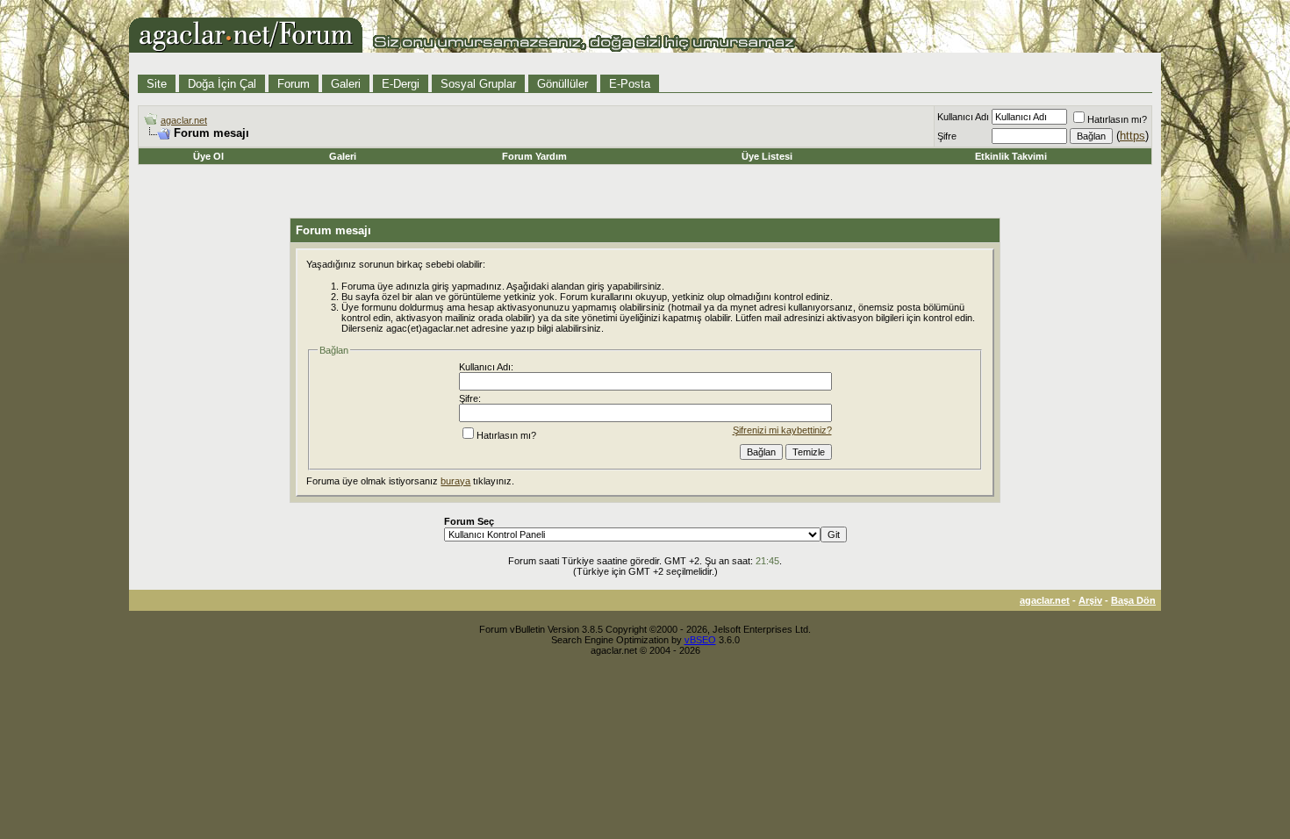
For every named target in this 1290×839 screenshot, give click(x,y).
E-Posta (629, 83)
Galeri (346, 83)
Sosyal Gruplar (478, 83)
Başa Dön (1133, 600)
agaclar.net (184, 120)
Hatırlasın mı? (1117, 119)
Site (157, 83)
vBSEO (700, 640)
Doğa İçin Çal (222, 83)
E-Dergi (400, 83)
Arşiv (1090, 600)
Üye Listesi (767, 156)
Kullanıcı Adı (963, 116)
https (1132, 135)
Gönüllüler (562, 83)
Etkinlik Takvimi (1011, 156)
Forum (293, 83)
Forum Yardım (534, 156)
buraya (455, 481)
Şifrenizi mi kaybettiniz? (782, 430)
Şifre (947, 136)
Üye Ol (208, 156)
